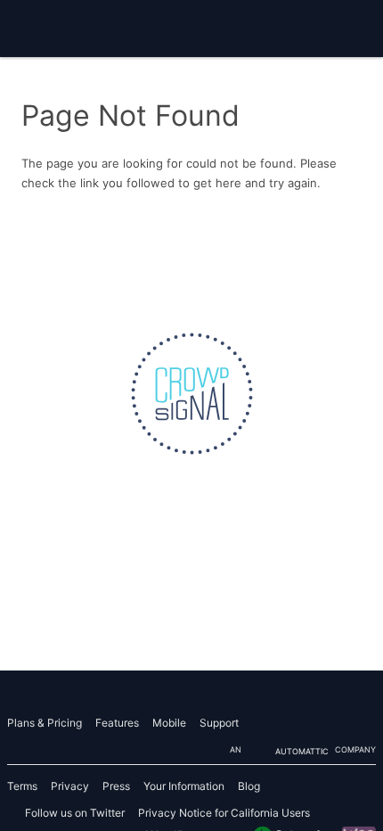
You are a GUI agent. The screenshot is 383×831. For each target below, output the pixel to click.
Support (219, 722)
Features (117, 722)
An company (303, 750)
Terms (22, 786)
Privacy (70, 786)
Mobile (169, 722)
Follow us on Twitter (75, 812)
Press (116, 786)
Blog (249, 786)
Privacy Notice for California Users (224, 812)
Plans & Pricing (44, 722)
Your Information (183, 786)
